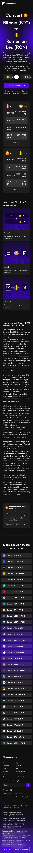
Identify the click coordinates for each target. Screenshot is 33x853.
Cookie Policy (20, 844)
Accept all (7, 849)
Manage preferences (8, 844)
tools (10, 420)
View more (16, 142)
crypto (9, 334)
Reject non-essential (21, 849)
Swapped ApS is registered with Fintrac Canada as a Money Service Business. (15, 819)
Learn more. (16, 807)
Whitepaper (20, 524)
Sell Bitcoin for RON (16, 85)
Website (9, 524)
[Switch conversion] (16, 77)
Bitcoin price (24, 356)
